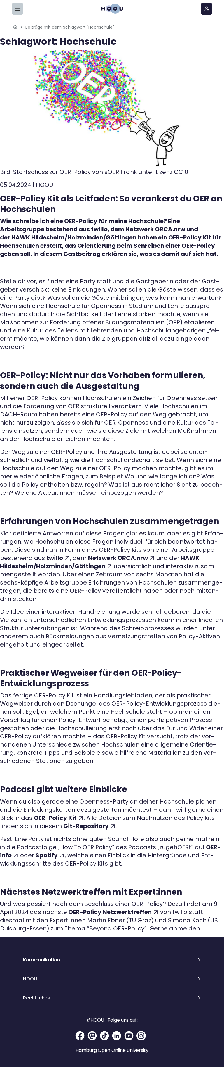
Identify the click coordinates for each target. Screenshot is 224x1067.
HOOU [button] (30, 978)
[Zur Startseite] (112, 9)
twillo (54, 558)
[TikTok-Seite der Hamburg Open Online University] (104, 1035)
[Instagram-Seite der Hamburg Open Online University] (141, 1035)
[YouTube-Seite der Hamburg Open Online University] (129, 1035)
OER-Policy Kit (55, 818)
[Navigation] (17, 9)
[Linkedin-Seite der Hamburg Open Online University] (116, 1035)
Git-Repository (86, 826)
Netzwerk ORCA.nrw (118, 558)
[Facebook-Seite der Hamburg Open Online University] (80, 1035)
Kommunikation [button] (41, 959)
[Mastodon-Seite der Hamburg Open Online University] (92, 1035)
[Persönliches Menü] (206, 9)
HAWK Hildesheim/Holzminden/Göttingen (100, 562)
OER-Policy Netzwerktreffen (110, 912)
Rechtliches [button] (36, 997)
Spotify (47, 855)
